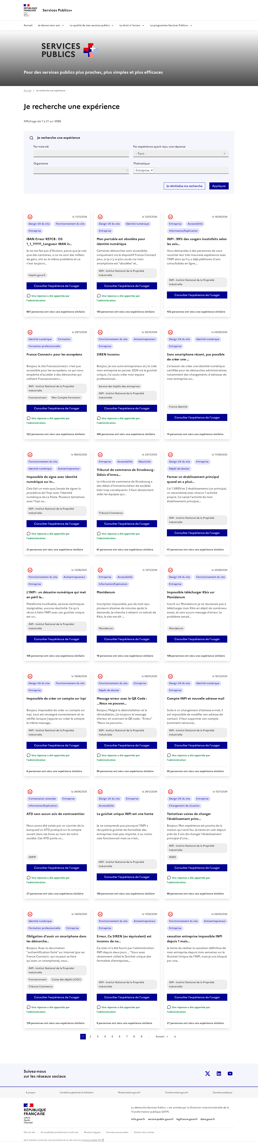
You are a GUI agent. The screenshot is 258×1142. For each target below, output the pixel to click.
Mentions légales (92, 1132)
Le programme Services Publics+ (169, 25)
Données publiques (222, 1092)
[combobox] (144, 170)
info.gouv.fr (138, 1119)
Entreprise (35, 231)
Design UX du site (39, 224)
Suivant (160, 1036)
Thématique (141, 163)
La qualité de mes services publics (90, 25)
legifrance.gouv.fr (187, 1119)
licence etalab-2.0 (92, 1140)
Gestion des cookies (144, 1132)
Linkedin (219, 1073)
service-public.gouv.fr (161, 1119)
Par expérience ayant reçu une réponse (159, 146)
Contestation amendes (42, 799)
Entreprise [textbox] (142, 170)
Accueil (28, 25)
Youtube (230, 1073)
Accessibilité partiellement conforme (60, 1132)
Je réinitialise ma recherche (184, 186)
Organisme (41, 163)
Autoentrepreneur (145, 339)
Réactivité (145, 462)
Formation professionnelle (44, 346)
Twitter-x (207, 1073)
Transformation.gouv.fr (176, 1092)
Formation (64, 339)
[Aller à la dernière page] (175, 1036)
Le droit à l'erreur (130, 25)
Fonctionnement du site (70, 224)
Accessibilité (195, 224)
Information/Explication (183, 231)
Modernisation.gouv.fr (129, 1092)
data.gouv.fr (208, 1119)
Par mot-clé (41, 146)
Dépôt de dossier (179, 469)
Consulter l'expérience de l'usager (56, 286)
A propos (30, 1092)
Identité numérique (137, 224)
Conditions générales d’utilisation (76, 1092)
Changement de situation (184, 806)
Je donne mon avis (49, 25)
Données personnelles (117, 1132)
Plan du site (30, 1132)
